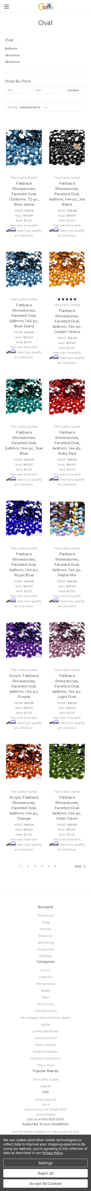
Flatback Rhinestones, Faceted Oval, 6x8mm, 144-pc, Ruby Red (67, 443)
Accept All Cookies (46, 1183)
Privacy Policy (52, 1153)
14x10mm (12, 55)
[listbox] (34, 107)
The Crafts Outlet (45, 1079)
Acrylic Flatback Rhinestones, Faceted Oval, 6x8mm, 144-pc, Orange (23, 808)
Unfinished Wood (45, 1031)
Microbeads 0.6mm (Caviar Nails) (46, 1018)
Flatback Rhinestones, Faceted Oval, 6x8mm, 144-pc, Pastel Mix (67, 564)
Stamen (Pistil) (45, 1038)
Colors (46, 970)
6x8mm (11, 48)
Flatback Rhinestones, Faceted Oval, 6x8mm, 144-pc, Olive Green (67, 808)
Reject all (45, 1173)
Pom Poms (45, 1004)
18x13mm (12, 62)
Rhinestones (45, 984)
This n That (45, 1065)
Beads (45, 991)
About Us (45, 936)
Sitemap (45, 956)
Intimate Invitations (45, 1058)
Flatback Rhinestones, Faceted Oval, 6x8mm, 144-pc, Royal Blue (24, 564)
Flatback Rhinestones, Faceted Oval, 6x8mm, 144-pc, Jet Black (67, 194)
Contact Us (45, 949)
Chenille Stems (45, 1011)
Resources (46, 915)
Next (78, 866)
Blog (45, 922)
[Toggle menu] (6, 6)
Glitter (45, 1025)
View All (45, 1086)
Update (73, 90)
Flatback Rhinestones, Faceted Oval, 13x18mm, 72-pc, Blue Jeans (24, 194)
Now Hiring (46, 943)
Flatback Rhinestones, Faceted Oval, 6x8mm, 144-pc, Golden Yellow (67, 321)
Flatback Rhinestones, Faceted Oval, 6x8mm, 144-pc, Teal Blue (24, 443)
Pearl (45, 997)
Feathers (45, 977)
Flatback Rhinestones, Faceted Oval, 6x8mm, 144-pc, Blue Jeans (24, 315)
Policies (45, 929)
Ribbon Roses (45, 1045)
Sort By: (13, 107)
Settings (45, 1162)
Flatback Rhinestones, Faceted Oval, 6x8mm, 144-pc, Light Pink (67, 686)
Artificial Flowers (45, 1052)
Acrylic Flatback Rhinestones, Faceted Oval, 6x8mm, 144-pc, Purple (23, 686)
